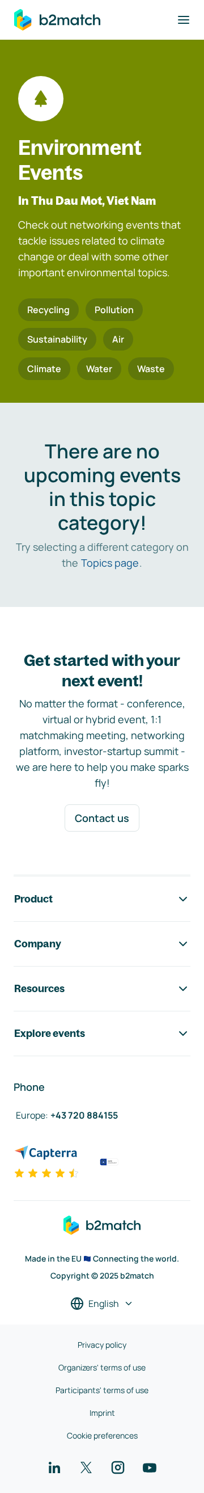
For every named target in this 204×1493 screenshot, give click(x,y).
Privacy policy (102, 1344)
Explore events (49, 1033)
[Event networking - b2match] (57, 20)
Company (37, 943)
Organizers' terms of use (102, 1367)
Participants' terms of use (102, 1390)
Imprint (102, 1412)
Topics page (110, 563)
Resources (39, 988)
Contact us (102, 818)
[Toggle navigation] (183, 19)
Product (33, 898)
